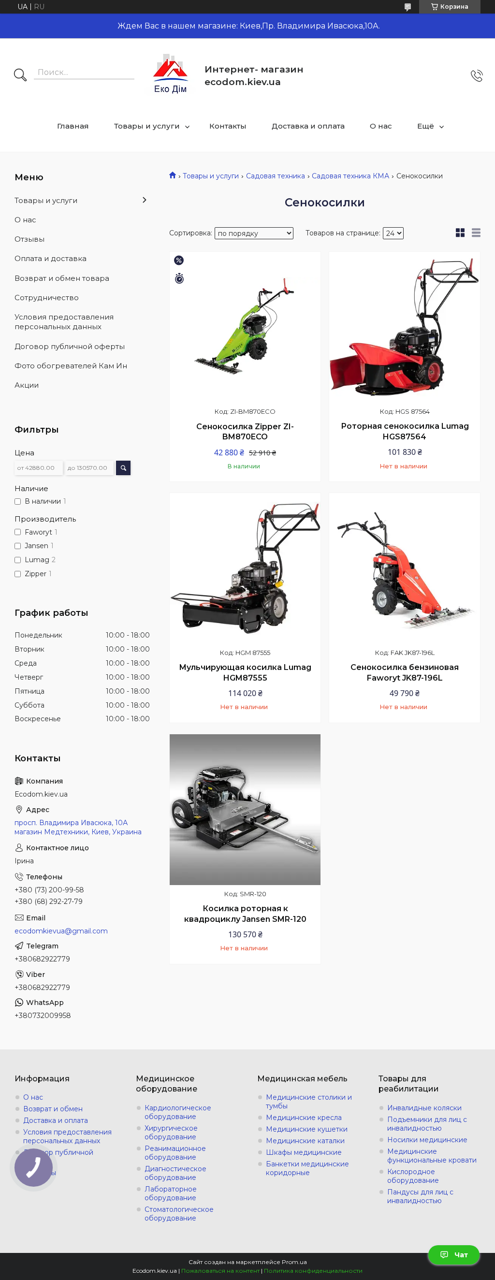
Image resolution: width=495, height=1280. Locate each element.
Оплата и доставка (51, 258)
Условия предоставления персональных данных (64, 321)
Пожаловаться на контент (220, 1270)
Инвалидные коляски (424, 1108)
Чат (461, 1255)
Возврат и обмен (53, 1109)
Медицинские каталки (305, 1140)
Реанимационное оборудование (175, 1153)
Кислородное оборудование (413, 1176)
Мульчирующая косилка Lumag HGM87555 (245, 673)
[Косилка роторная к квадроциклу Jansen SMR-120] (245, 809)
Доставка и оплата (308, 126)
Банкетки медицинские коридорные (307, 1168)
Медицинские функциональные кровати (432, 1155)
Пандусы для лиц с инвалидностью (420, 1196)
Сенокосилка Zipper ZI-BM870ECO (245, 432)
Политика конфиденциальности (313, 1270)
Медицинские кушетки (307, 1129)
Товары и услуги (147, 126)
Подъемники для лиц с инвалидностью (427, 1124)
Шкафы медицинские (304, 1152)
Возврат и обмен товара (62, 278)
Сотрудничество (47, 297)
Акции (27, 385)
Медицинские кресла (304, 1117)
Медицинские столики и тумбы (309, 1101)
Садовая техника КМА (350, 176)
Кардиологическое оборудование (178, 1112)
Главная (73, 126)
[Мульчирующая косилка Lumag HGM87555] (245, 568)
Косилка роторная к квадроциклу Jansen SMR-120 (245, 914)
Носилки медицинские (427, 1139)
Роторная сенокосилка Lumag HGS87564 (405, 431)
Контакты (228, 126)
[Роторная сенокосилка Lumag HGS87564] (404, 327)
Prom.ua (294, 1261)
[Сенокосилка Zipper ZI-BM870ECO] (245, 327)
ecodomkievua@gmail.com (61, 931)
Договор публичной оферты (70, 346)
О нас (381, 126)
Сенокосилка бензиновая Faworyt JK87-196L (404, 673)
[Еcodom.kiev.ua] (170, 76)
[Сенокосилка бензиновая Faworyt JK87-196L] (404, 568)
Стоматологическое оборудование (179, 1213)
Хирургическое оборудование (171, 1132)
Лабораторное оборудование (171, 1193)
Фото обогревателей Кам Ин (71, 365)
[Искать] (20, 76)
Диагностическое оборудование (175, 1173)
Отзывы (29, 239)
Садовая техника (275, 176)
